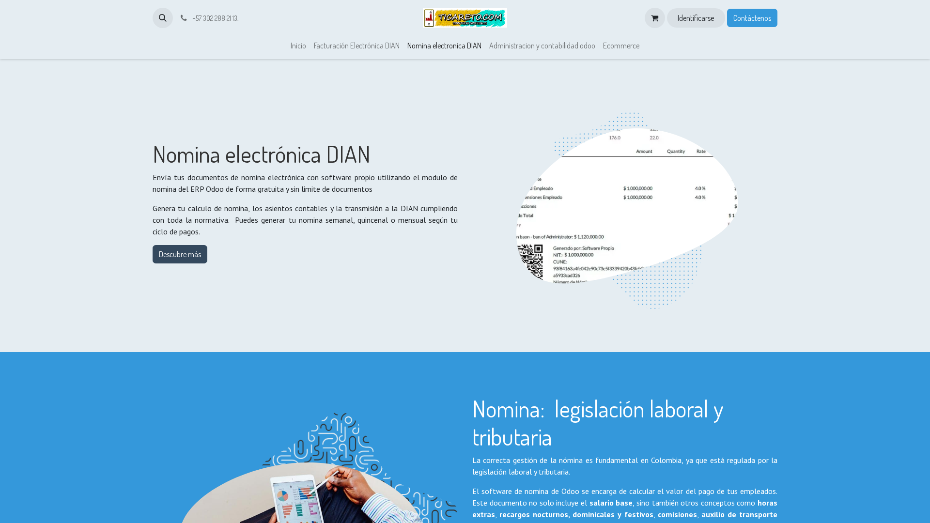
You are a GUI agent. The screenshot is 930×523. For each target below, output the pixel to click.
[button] (163, 18)
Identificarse (696, 18)
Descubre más (180, 254)
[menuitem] (298, 45)
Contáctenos (752, 18)
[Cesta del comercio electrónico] (655, 18)
